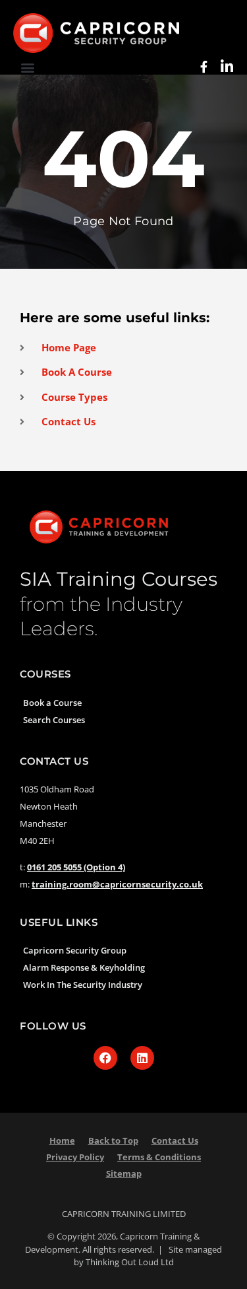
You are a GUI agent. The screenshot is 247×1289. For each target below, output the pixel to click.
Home (62, 1140)
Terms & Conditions (159, 1157)
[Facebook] (105, 1058)
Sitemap (124, 1173)
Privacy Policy (75, 1157)
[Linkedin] (142, 1058)
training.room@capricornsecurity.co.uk (117, 884)
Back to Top (113, 1140)
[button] (27, 67)
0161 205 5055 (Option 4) (76, 867)
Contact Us (174, 1140)
